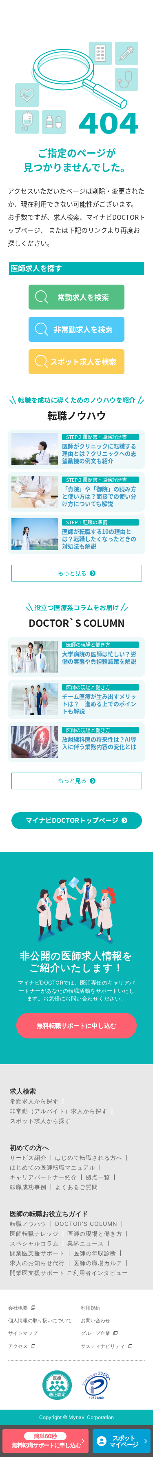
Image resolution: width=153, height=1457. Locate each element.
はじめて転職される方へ (88, 1158)
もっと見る (72, 573)
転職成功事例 (28, 1187)
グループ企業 (95, 1333)
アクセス (18, 1346)
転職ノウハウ (28, 1224)
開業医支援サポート (37, 1253)
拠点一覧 (98, 1177)
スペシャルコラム (34, 1243)
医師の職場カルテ (97, 1263)
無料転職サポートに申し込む (76, 1025)
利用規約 (90, 1308)
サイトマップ (23, 1333)
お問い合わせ (95, 1320)
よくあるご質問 (76, 1187)
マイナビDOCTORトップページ (72, 820)
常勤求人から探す (34, 1101)
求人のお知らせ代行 (37, 1263)
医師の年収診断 (94, 1253)
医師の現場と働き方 (94, 1233)
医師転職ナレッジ (34, 1233)
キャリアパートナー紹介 (43, 1177)
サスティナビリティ (103, 1346)
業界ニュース (85, 1243)
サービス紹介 (28, 1158)
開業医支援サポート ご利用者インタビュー (69, 1273)
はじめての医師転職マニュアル (52, 1167)
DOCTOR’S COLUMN (86, 1224)
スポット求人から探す (40, 1121)
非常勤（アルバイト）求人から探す (59, 1111)
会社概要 (18, 1308)
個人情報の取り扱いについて (40, 1320)
